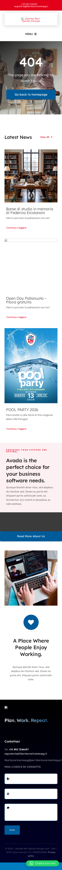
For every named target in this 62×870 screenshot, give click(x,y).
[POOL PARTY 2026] (31, 365)
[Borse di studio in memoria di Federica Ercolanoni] (31, 175)
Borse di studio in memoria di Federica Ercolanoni (29, 210)
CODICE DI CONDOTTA (26, 766)
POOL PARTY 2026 (22, 409)
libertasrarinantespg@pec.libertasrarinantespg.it (33, 760)
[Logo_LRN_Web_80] (6, 707)
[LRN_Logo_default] (31, 18)
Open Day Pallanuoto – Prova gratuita (26, 300)
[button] (42, 863)
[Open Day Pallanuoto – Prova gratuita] (31, 265)
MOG (8, 766)
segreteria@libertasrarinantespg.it (26, 753)
